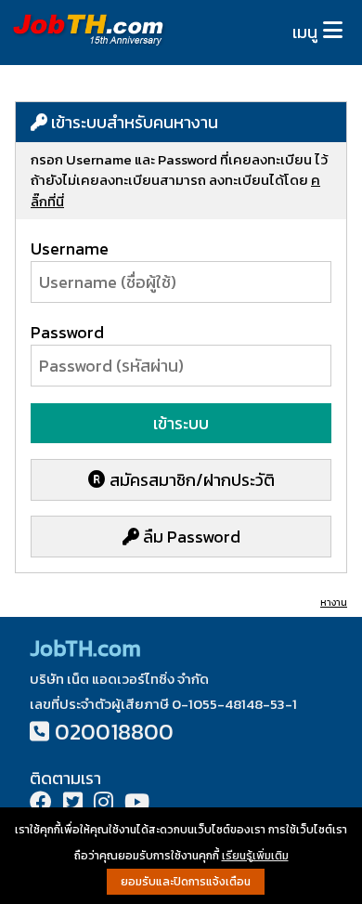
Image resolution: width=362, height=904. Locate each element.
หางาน (333, 602)
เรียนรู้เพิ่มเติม (255, 855)
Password (67, 332)
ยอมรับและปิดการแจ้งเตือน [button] (186, 881)
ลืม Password (189, 536)
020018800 (114, 731)
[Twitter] (73, 804)
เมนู (304, 32)
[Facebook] (41, 804)
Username (70, 248)
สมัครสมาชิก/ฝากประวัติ (190, 479)
